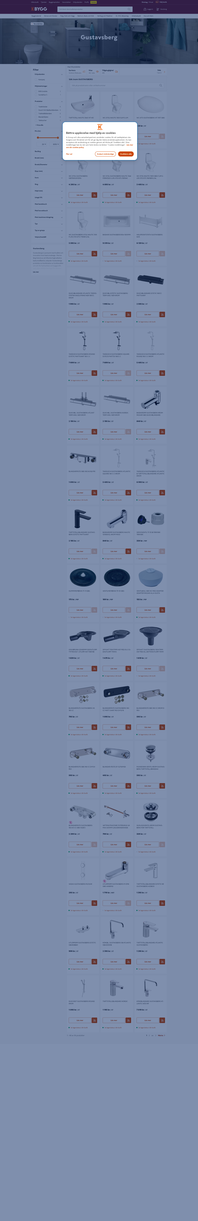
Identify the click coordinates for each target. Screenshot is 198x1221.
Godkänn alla (126, 154)
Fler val (69, 154)
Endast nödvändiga (105, 154)
